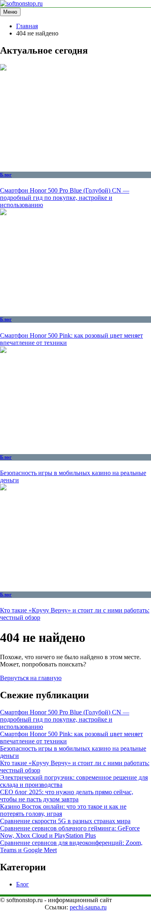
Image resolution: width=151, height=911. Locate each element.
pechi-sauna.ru (88, 907)
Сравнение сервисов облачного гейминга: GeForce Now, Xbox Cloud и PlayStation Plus (70, 832)
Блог (6, 175)
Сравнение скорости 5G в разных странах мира (65, 821)
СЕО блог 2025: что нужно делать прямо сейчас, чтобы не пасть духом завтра (66, 796)
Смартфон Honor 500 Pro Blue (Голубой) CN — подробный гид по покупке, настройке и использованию (64, 197)
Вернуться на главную (31, 677)
